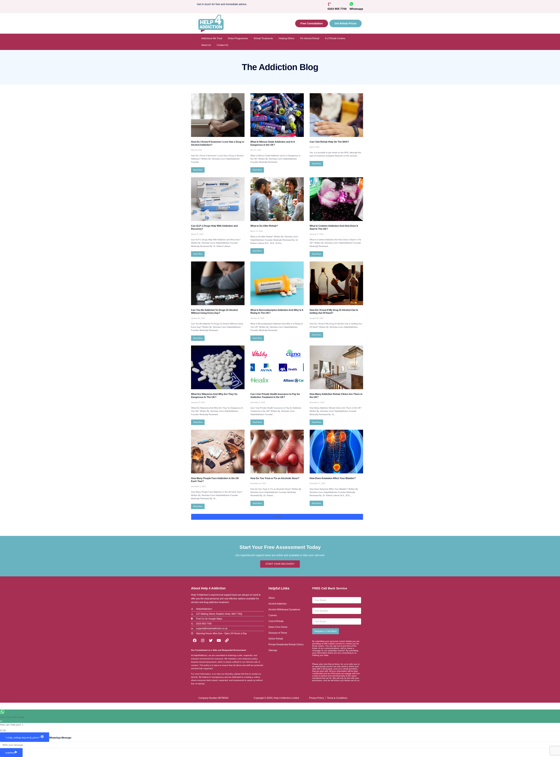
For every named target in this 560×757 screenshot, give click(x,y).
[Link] (226, 640)
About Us (206, 45)
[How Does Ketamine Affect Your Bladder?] (336, 451)
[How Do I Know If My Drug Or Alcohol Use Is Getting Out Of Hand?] (336, 283)
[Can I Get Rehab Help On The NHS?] (336, 115)
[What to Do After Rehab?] (277, 199)
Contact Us (222, 45)
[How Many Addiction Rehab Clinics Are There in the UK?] (336, 367)
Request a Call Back (325, 631)
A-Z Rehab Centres (335, 38)
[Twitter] (210, 640)
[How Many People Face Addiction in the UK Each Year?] (218, 451)
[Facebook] (194, 640)
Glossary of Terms (277, 633)
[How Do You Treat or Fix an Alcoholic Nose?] (277, 451)
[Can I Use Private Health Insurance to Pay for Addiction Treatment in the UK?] (277, 367)
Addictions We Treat (211, 38)
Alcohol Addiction (277, 603)
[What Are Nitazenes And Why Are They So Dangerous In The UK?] (218, 367)
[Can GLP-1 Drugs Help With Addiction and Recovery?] (218, 199)
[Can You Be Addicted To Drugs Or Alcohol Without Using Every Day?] (218, 283)
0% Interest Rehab (309, 38)
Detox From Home (277, 627)
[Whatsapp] (351, 4)
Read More (197, 170)
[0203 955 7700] (329, 4)
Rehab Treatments (263, 38)
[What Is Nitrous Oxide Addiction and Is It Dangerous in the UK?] (277, 115)
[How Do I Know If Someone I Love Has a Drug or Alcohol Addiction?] (218, 115)
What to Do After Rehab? (264, 226)
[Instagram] (202, 640)
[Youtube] (218, 640)
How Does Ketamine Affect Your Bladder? (333, 478)
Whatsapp (356, 8)
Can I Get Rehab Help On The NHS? (329, 142)
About (271, 598)
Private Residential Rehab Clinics (285, 644)
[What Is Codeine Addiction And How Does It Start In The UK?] (336, 199)
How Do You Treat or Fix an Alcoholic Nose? (274, 478)
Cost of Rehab (275, 621)
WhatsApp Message (60, 737)
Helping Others (286, 38)
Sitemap (272, 650)
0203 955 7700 (337, 8)
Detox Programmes (238, 38)
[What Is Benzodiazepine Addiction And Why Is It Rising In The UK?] (277, 283)
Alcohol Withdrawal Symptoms (284, 609)
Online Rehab (275, 638)
